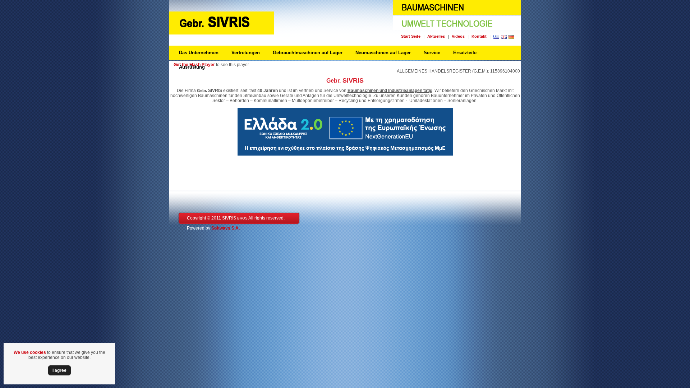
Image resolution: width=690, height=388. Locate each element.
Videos (458, 36)
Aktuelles (436, 36)
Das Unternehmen (198, 52)
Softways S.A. (225, 228)
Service (432, 52)
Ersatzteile (465, 52)
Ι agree (59, 370)
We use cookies (30, 352)
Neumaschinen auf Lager (383, 52)
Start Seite (410, 36)
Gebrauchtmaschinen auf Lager (307, 52)
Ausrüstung (192, 67)
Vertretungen (245, 52)
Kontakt (479, 36)
